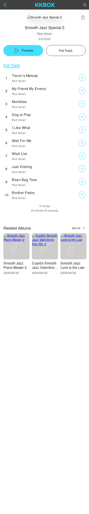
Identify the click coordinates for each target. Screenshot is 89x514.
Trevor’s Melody (25, 75)
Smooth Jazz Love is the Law (72, 265)
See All (76, 228)
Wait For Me (22, 140)
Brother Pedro (23, 192)
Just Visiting (22, 166)
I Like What (21, 127)
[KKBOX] (45, 5)
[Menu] (5, 4)
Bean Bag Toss (24, 179)
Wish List (19, 153)
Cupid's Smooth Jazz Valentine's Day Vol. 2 (44, 267)
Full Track (11, 65)
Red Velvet (44, 33)
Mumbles (19, 101)
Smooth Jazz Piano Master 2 (15, 265)
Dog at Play (21, 114)
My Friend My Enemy (29, 88)
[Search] (84, 4)
